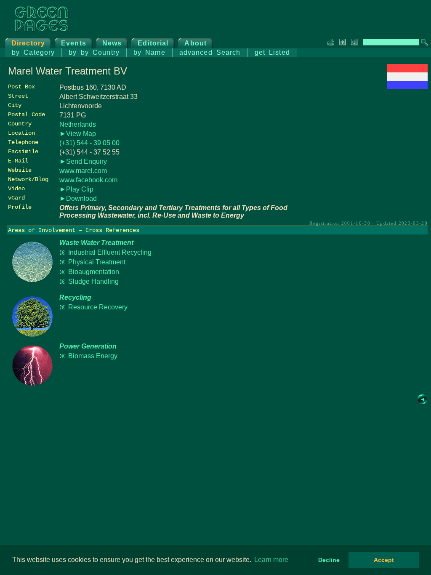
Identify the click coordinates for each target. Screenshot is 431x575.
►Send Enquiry (83, 161)
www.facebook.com (88, 180)
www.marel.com (83, 170)
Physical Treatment (96, 262)
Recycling (75, 297)
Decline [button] (329, 559)
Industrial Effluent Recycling (110, 252)
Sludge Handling (93, 281)
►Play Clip (76, 189)
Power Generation (88, 346)
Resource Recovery (98, 307)
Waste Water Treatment (96, 242)
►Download (78, 198)
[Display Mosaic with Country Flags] (407, 87)
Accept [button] (384, 559)
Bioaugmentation (93, 271)
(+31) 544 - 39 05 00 (89, 142)
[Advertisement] (364, 150)
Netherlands (77, 124)
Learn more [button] (271, 559)
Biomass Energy (92, 355)
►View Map (77, 133)
